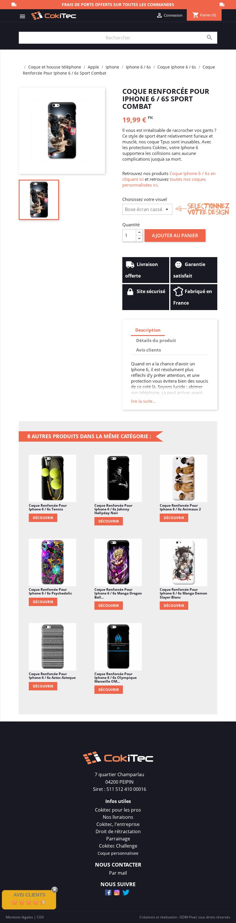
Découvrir (43, 517)
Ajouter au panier (175, 235)
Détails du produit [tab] (156, 340)
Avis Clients (29, 894)
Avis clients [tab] (148, 350)
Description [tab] (148, 330)
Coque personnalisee (118, 853)
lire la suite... (143, 401)
